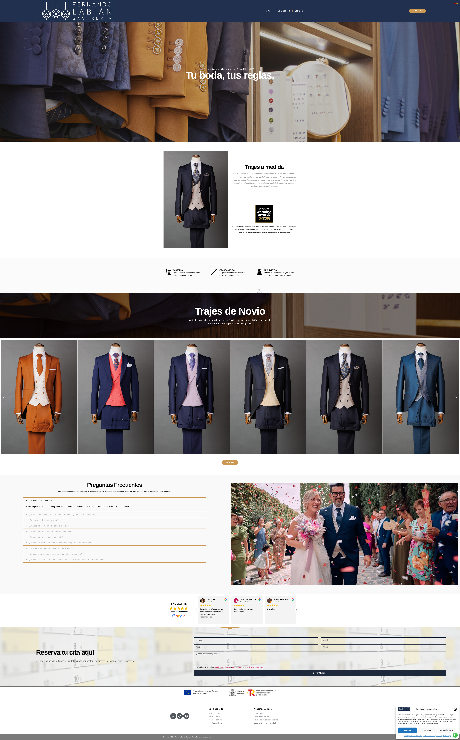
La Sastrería (284, 11)
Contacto (299, 11)
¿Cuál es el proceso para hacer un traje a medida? (52, 548)
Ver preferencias (447, 730)
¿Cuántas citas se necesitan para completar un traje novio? (55, 554)
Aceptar (407, 730)
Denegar (427, 730)
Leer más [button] (237, 620)
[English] (455, 3)
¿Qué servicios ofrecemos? (41, 500)
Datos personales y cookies (413, 736)
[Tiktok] (180, 716)
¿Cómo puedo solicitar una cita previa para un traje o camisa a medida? (61, 515)
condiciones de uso (222, 667)
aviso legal (236, 667)
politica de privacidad (254, 667)
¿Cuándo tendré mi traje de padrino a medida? (50, 531)
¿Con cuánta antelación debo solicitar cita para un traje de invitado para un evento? (67, 560)
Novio (268, 11)
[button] (455, 709)
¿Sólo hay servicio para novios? (43, 520)
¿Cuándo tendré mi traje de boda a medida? (49, 526)
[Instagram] (173, 716)
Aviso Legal (447, 736)
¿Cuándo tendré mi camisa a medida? (46, 537)
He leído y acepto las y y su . (230, 667)
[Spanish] (457, 3)
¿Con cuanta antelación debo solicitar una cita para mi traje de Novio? (60, 543)
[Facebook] (186, 716)
